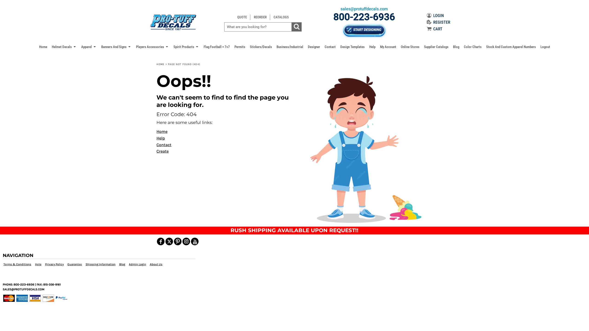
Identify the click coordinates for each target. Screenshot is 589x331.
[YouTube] (195, 241)
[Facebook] (161, 241)
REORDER (260, 17)
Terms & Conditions (17, 264)
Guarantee (74, 264)
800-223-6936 (364, 17)
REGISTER (441, 22)
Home (160, 64)
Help (160, 138)
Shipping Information (100, 264)
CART (437, 28)
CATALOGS (281, 17)
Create (162, 151)
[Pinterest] (178, 241)
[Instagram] (186, 241)
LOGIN (438, 15)
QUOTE (242, 17)
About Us (156, 264)
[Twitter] (169, 241)
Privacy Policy (54, 264)
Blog (122, 264)
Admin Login (137, 264)
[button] (64, 47)
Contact (163, 144)
